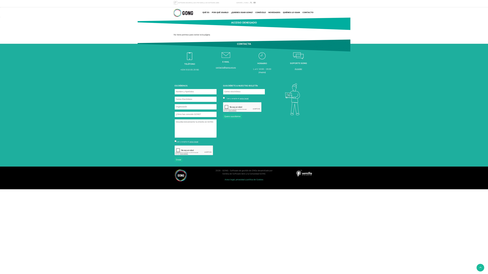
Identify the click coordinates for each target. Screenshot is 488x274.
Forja (246, 3)
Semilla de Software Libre (209, 3)
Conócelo (260, 12)
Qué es (205, 12)
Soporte (239, 3)
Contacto (307, 12)
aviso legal (193, 142)
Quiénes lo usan (291, 12)
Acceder (298, 69)
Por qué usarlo (220, 12)
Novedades (274, 12)
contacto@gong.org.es (226, 67)
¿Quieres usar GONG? (242, 12)
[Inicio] (183, 12)
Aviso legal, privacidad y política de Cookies (244, 179)
